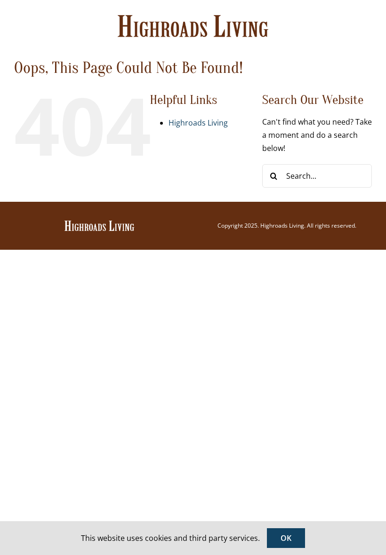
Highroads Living (198, 123)
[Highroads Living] (99, 223)
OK (286, 538)
